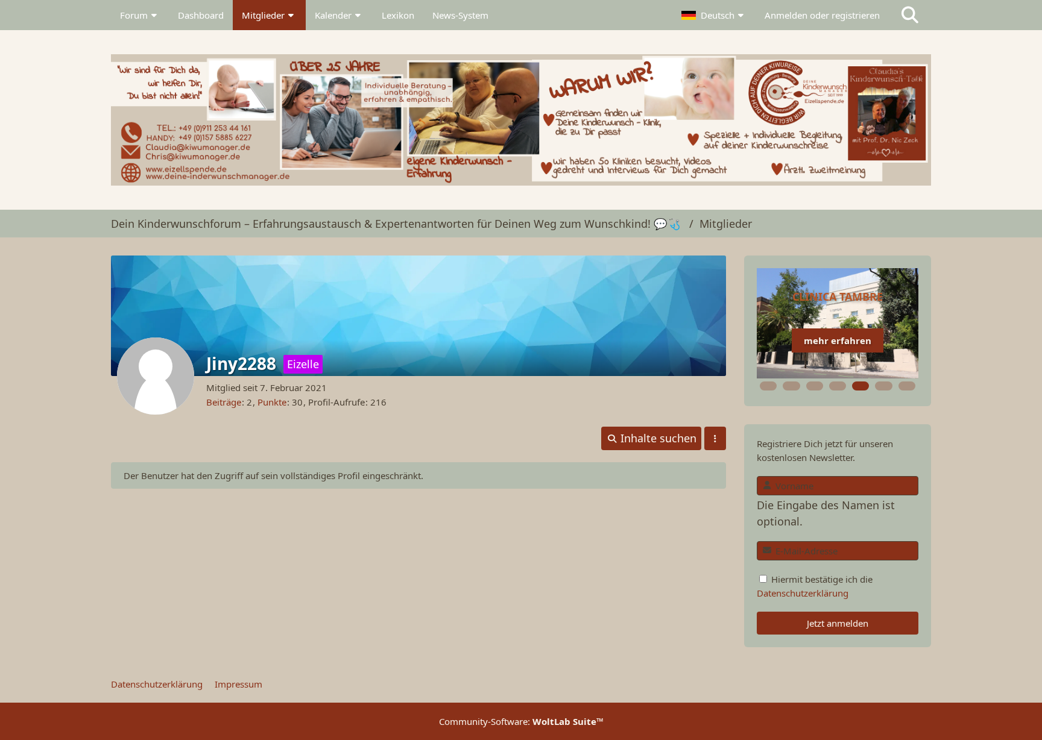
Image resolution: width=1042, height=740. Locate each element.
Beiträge (223, 402)
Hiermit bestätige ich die (815, 585)
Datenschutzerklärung (802, 593)
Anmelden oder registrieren (822, 15)
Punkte (271, 402)
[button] (714, 15)
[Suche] (910, 15)
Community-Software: (521, 721)
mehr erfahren (837, 340)
